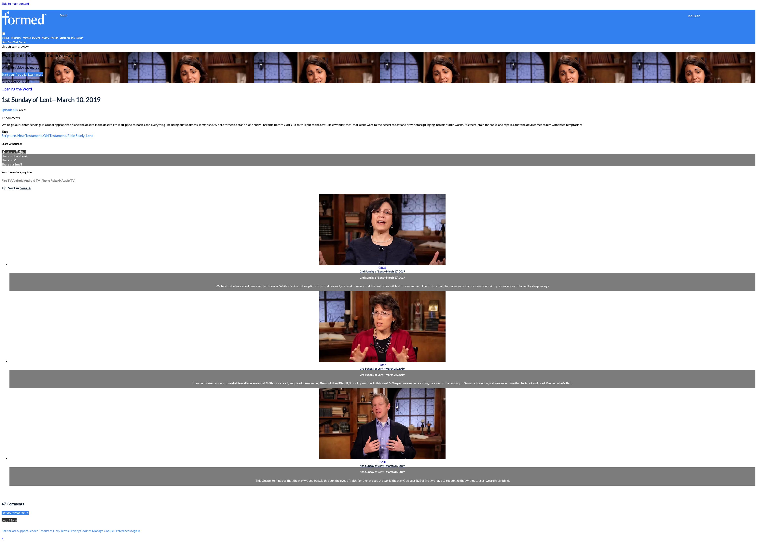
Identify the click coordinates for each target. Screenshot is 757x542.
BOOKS (36, 37)
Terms (64, 531)
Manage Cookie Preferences (111, 531)
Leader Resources (40, 531)
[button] (3, 34)
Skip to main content (15, 3)
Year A (25, 188)
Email (22, 152)
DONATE (694, 16)
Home (5, 37)
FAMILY (55, 37)
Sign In (22, 42)
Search (63, 15)
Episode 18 (9, 110)
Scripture (9, 135)
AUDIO (45, 37)
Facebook (9, 152)
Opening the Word (17, 89)
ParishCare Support (15, 531)
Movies (27, 37)
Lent (89, 135)
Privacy (74, 531)
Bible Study (76, 135)
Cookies (86, 531)
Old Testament (54, 135)
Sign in (79, 37)
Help (56, 531)
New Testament (29, 135)
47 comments (11, 118)
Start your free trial (15, 74)
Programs (16, 37)
